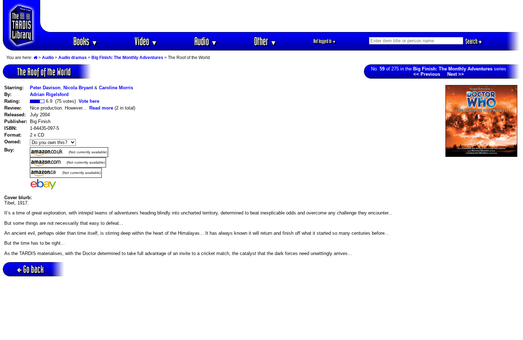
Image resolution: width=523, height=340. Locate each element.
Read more (101, 108)
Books (85, 41)
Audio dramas (72, 57)
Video (146, 41)
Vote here (89, 101)
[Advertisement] (280, 16)
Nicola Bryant (78, 87)
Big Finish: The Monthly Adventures (127, 57)
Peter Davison (45, 87)
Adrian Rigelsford (49, 94)
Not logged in (324, 41)
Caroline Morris (116, 87)
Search (472, 41)
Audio (205, 41)
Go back (33, 269)
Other (265, 41)
